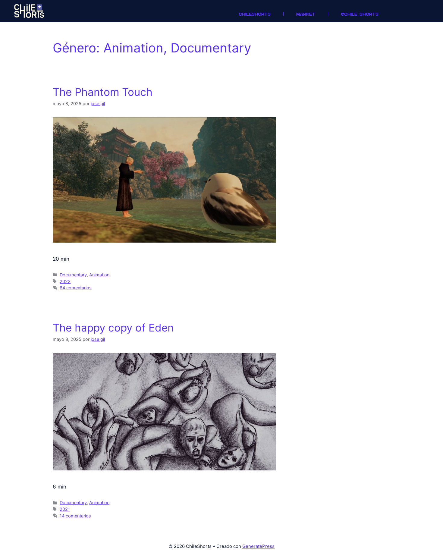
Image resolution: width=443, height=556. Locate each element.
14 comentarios (75, 515)
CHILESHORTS (255, 13)
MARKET (305, 13)
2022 (65, 281)
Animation (99, 274)
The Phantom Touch (102, 92)
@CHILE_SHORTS (360, 13)
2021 (65, 509)
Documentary (73, 274)
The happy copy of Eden (113, 327)
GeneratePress (258, 546)
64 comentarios (76, 287)
